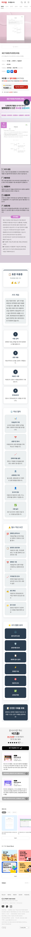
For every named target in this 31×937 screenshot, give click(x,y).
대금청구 (19, 61)
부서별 (8, 61)
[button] (13, 40)
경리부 (14, 61)
